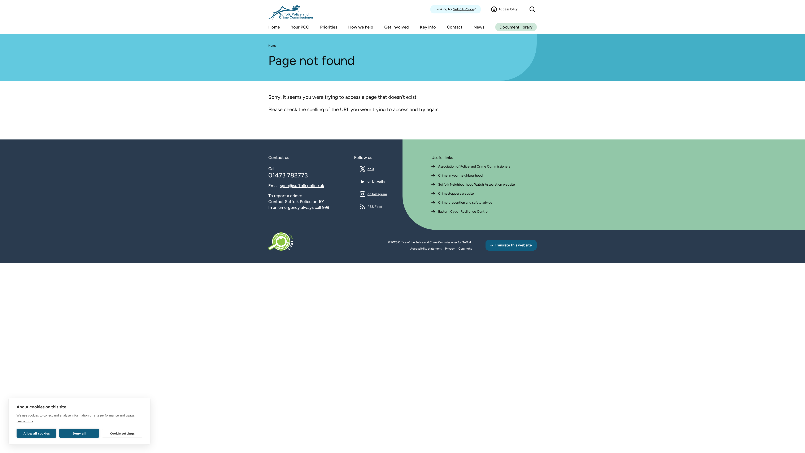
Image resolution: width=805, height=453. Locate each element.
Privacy (450, 248)
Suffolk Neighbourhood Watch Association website (476, 184)
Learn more (25, 421)
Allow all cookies (36, 433)
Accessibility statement (425, 248)
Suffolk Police (463, 9)
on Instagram (377, 194)
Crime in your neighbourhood (460, 175)
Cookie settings (122, 433)
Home (272, 45)
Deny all (79, 433)
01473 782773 (288, 175)
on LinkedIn (376, 181)
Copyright (465, 248)
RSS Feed (374, 206)
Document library (516, 27)
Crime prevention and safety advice (465, 202)
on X (374, 169)
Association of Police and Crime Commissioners (474, 166)
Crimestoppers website (456, 193)
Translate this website (513, 245)
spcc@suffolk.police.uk (302, 185)
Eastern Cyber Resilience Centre (463, 211)
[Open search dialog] (532, 9)
